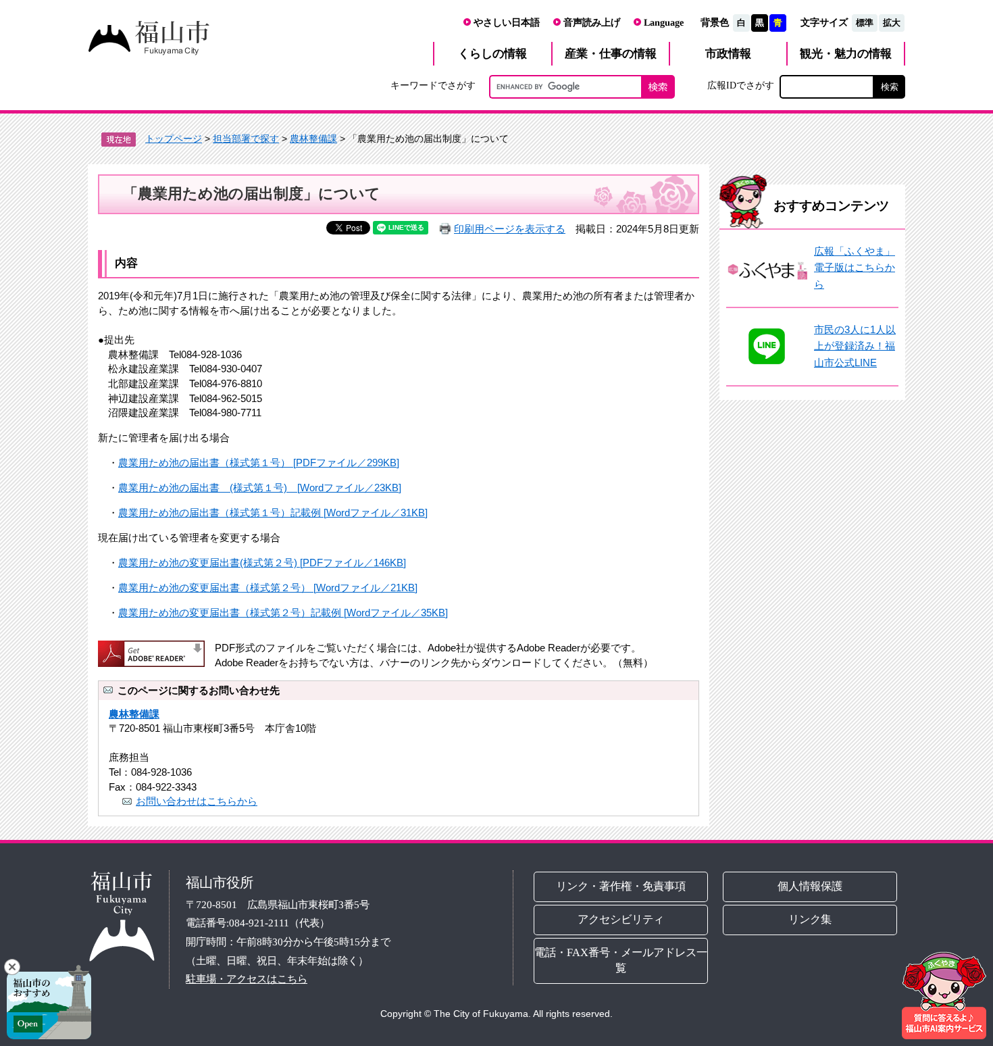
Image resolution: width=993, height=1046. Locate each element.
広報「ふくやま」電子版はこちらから (854, 267)
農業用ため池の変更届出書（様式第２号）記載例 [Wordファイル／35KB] (283, 612)
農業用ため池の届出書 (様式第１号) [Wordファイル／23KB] (259, 487)
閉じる (12, 967)
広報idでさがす (740, 85)
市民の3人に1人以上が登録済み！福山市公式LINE (855, 346)
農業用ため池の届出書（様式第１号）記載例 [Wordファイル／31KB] (273, 512)
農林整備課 (313, 138)
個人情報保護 (810, 886)
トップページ (173, 138)
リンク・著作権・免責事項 (621, 886)
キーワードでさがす (433, 85)
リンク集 (810, 919)
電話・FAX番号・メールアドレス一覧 (620, 960)
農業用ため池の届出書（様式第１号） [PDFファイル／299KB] (258, 462)
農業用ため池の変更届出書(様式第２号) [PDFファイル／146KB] (262, 562)
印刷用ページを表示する (509, 228)
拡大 (891, 23)
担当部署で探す (246, 138)
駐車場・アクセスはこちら (246, 979)
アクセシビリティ (621, 919)
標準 (864, 23)
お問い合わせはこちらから (196, 801)
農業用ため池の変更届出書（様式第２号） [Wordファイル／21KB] (267, 587)
